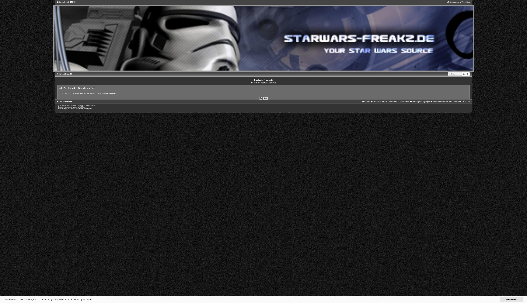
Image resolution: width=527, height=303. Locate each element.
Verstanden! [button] (511, 299)
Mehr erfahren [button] (100, 299)
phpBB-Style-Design (85, 108)
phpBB (69, 105)
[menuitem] (72, 2)
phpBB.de (81, 107)
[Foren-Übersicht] (264, 36)
